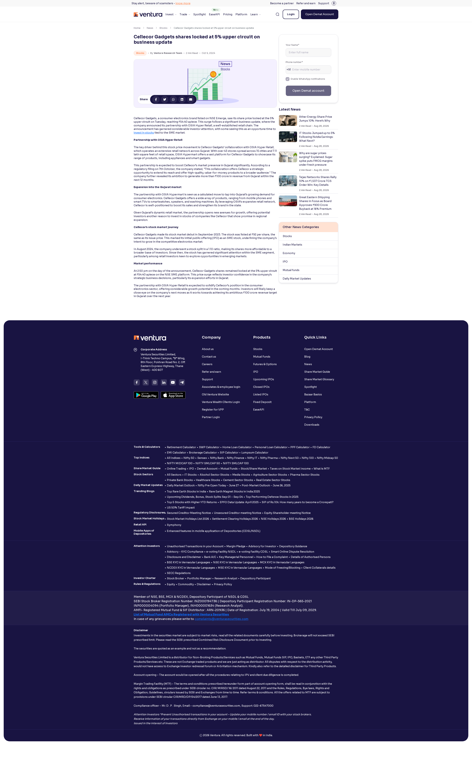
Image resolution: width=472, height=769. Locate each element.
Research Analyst (225, 578)
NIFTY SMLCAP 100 (236, 463)
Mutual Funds (261, 356)
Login (291, 14)
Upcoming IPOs (263, 379)
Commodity (186, 584)
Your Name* (292, 45)
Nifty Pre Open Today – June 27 (218, 485)
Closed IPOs (261, 387)
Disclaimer (204, 584)
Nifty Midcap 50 (327, 458)
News (150, 28)
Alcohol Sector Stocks (214, 474)
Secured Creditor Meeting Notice (189, 513)
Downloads (311, 424)
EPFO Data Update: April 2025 (239, 502)
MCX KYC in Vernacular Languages (282, 562)
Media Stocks (241, 474)
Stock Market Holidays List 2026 (188, 518)
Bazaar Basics (313, 394)
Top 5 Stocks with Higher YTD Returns (192, 502)
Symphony (174, 525)
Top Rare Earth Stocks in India (186, 491)
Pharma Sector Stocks (305, 474)
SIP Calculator (229, 452)
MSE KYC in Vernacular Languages (240, 567)
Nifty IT (252, 458)
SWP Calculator (209, 447)
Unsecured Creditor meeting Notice (237, 513)
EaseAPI (214, 14)
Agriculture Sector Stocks (270, 474)
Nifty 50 (188, 458)
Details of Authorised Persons (311, 557)
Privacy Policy (313, 417)
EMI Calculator (176, 452)
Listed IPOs (260, 394)
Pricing (227, 14)
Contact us (209, 356)
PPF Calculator (300, 447)
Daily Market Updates (297, 278)
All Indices (174, 458)
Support (323, 3)
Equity (171, 584)
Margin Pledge (235, 546)
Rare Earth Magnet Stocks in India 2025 (234, 491)
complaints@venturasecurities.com (221, 619)
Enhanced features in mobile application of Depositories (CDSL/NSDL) (213, 531)
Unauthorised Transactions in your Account (195, 546)
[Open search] (277, 14)
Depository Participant (255, 578)
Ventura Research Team (168, 53)
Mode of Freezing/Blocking (282, 567)
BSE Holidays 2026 (301, 518)
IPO (285, 261)
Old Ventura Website (215, 394)
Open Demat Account (319, 14)
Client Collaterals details (319, 567)
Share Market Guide (317, 371)
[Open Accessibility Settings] (334, 3)
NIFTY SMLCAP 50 (207, 463)
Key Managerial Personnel (236, 557)
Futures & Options (265, 364)
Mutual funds (291, 270)
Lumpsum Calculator (254, 452)
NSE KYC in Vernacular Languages (235, 562)
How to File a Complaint (272, 557)
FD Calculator (321, 447)
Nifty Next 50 (290, 458)
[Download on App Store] (173, 395)
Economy (289, 253)
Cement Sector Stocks (238, 480)
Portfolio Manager (199, 578)
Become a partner (282, 3)
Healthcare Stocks (208, 480)
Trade (183, 14)
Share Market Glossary (319, 379)
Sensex (202, 458)
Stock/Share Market (254, 468)
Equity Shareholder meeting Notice (287, 513)
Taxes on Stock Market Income (290, 468)
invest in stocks (144, 132)
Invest (169, 14)
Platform (241, 14)
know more (183, 3)
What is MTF (322, 468)
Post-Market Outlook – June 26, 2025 (266, 485)
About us (208, 349)
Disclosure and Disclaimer (184, 557)
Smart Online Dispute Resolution (292, 551)
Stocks (163, 28)
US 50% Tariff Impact (181, 507)
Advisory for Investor (262, 546)
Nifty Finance (235, 458)
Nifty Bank (217, 458)
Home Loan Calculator (237, 447)
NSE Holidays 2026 (273, 518)
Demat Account (207, 468)
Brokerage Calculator (203, 452)
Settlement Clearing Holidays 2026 (235, 518)
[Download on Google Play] (146, 395)
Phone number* (294, 62)
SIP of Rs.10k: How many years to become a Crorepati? (298, 502)
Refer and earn (305, 3)
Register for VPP (213, 409)
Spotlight (199, 14)
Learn (254, 14)
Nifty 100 (308, 458)
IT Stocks (190, 474)
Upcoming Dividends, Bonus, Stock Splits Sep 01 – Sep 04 (205, 497)
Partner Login (211, 417)
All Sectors (174, 474)
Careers (207, 364)
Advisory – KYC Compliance (185, 551)
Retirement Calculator (181, 447)
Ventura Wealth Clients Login (221, 402)
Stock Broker (175, 578)
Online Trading (176, 468)
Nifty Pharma (269, 458)
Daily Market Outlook (181, 485)
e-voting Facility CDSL (253, 551)
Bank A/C (210, 557)
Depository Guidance (293, 546)
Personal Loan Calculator (271, 447)
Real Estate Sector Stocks (273, 480)
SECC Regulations (179, 573)
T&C (307, 409)
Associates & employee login (221, 387)
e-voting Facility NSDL (221, 551)
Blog (307, 356)
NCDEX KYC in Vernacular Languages (191, 567)
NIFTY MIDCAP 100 (179, 463)
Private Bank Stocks (180, 480)
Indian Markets (292, 244)
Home (137, 28)
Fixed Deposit (262, 402)
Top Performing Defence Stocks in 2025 (272, 497)
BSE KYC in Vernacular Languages (188, 562)
